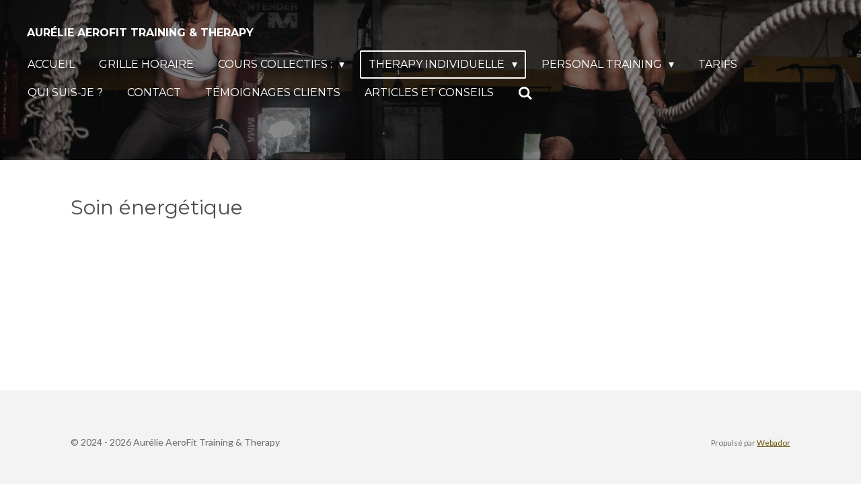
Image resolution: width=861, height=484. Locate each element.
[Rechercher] (525, 93)
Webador (773, 442)
